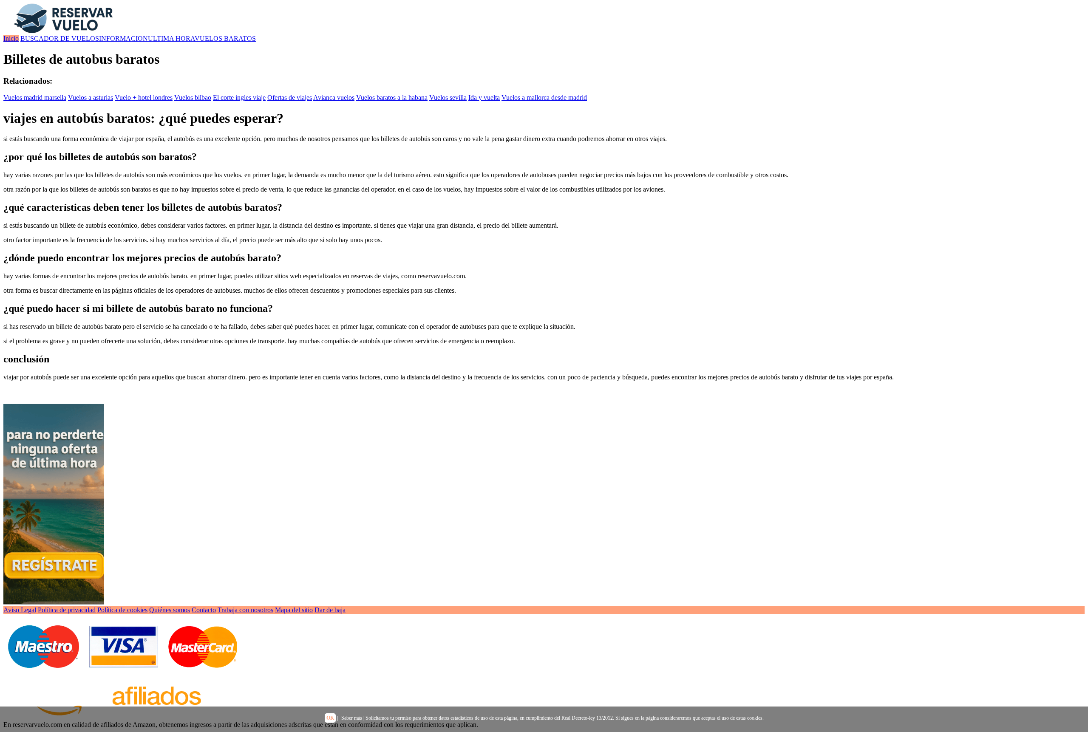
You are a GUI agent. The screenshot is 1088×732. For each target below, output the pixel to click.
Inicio (11, 38)
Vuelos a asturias (90, 97)
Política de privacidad (67, 609)
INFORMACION (123, 38)
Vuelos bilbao (192, 97)
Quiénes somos (169, 609)
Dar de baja (330, 609)
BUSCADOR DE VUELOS (59, 38)
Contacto (204, 609)
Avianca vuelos (333, 97)
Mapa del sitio (294, 609)
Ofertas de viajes (289, 97)
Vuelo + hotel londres (144, 97)
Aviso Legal (19, 609)
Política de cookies (122, 609)
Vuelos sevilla (448, 97)
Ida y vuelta (484, 97)
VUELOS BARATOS (225, 38)
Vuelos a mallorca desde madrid (544, 97)
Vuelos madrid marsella (34, 97)
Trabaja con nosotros (245, 609)
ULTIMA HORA (171, 38)
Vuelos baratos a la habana (392, 97)
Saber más (351, 718)
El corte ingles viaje (239, 97)
